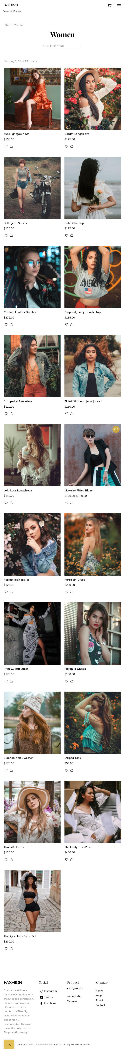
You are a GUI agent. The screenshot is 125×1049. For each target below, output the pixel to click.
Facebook (50, 1003)
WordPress (54, 1044)
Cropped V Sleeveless (18, 401)
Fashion (23, 1044)
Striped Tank (72, 757)
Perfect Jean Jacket (16, 579)
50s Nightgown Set (16, 133)
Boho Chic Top (74, 223)
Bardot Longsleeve (76, 133)
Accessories (74, 996)
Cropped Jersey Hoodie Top (82, 312)
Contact (100, 1005)
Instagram (50, 990)
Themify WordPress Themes (76, 1044)
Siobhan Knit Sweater (18, 757)
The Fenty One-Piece (78, 847)
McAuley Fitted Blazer (79, 490)
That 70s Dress (14, 847)
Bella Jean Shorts (15, 223)
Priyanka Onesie (75, 668)
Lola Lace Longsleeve (18, 490)
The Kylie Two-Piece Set (20, 936)
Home (7, 25)
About (99, 1000)
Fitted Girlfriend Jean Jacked (83, 401)
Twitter (48, 997)
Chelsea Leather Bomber (20, 312)
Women (72, 1001)
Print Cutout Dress (16, 668)
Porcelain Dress (74, 579)
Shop (99, 995)
